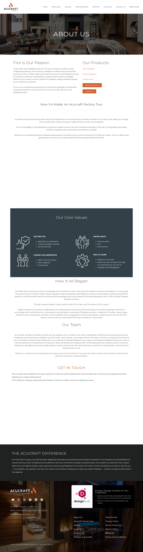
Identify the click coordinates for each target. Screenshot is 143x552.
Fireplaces (56, 7)
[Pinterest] (41, 499)
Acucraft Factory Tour (84, 521)
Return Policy (111, 529)
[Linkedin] (36, 499)
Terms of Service (113, 525)
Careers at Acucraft (83, 537)
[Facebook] (30, 499)
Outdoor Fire (88, 79)
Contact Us (121, 7)
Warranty (109, 533)
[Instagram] (18, 499)
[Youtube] (12, 499)
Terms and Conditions (115, 537)
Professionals (81, 7)
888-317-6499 (134, 7)
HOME (45, 7)
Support (96, 7)
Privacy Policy (112, 521)
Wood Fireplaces (90, 74)
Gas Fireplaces (89, 69)
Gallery (68, 7)
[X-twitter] (24, 499)
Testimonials (111, 517)
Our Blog (108, 7)
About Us (78, 517)
